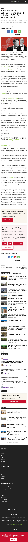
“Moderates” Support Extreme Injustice (16, 411)
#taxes (7, 138)
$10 (5, 243)
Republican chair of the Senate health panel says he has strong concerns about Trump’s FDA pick (17, 309)
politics (13, 253)
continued (16, 148)
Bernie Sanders (6, 66)
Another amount (8, 247)
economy (6, 253)
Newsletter (3, 453)
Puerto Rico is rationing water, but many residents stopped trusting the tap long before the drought (17, 328)
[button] (26, 2)
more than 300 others (10, 69)
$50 (15, 243)
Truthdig (2, 495)
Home (2, 451)
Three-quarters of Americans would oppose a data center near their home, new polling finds (17, 278)
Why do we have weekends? (7, 267)
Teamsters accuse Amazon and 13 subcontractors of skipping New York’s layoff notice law (17, 315)
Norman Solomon (10, 412)
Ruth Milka (9, 428)
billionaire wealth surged (13, 98)
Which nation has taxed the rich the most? (21, 268)
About (2, 468)
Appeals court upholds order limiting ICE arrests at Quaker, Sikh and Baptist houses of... (17, 439)
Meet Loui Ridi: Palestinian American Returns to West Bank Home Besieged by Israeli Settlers (17, 303)
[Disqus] (14, 373)
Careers (2, 472)
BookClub (3, 459)
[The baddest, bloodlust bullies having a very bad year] (4, 321)
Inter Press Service (4, 497)
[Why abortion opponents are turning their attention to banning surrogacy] (4, 334)
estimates (11, 177)
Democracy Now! (4, 493)
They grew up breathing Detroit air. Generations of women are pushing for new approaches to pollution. (17, 297)
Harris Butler (9, 421)
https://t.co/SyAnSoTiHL (14, 139)
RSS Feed (3, 461)
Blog (2, 457)
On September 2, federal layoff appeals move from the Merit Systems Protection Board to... (17, 419)
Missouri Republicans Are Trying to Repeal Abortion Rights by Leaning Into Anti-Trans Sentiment (17, 290)
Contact (2, 478)
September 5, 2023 (5, 145)
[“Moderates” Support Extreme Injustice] (3, 412)
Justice (2, 285)
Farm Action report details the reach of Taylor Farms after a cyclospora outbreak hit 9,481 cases (17, 347)
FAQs (2, 474)
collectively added (4, 101)
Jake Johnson (4, 26)
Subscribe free (7, 219)
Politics (2, 8)
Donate (2, 470)
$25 (10, 243)
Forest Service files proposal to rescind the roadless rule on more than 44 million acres (17, 340)
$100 (21, 243)
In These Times (4, 501)
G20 (10, 253)
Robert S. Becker (10, 434)
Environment (3, 278)
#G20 (12, 135)
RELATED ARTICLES (5, 273)
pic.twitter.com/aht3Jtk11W (7, 140)
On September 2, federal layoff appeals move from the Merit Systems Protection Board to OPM (17, 284)
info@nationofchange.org (16, 524)
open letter (5, 62)
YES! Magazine (4, 499)
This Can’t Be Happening (6, 488)
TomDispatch (3, 491)
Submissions (3, 476)
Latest (2, 455)
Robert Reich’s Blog (5, 486)
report (22, 107)
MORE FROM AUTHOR (16, 273)
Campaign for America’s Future (7, 489)
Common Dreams (9, 28)
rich (16, 253)
